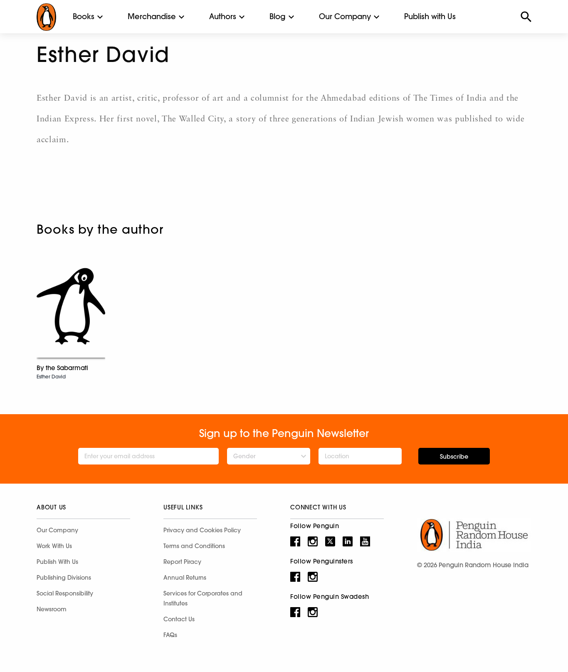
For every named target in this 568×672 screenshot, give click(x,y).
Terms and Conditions (194, 546)
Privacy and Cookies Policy (202, 530)
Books (83, 16)
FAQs (170, 635)
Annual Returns (184, 577)
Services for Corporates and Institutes (202, 598)
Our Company (345, 16)
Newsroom (52, 609)
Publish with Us (430, 16)
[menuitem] (83, 16)
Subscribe (454, 456)
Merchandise (152, 16)
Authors (222, 16)
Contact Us (179, 619)
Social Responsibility (65, 593)
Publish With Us (57, 562)
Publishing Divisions (64, 577)
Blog (277, 16)
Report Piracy (182, 562)
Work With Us (54, 546)
